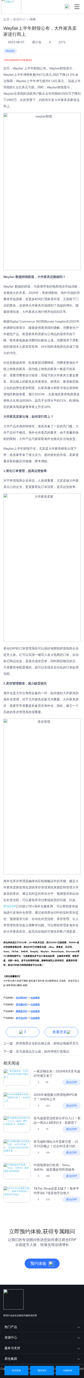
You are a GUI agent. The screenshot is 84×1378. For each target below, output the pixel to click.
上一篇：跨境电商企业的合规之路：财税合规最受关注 (41, 1043)
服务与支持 (12, 1348)
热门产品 (10, 1327)
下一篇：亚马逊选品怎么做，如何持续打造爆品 (36, 1051)
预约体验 (38, 1263)
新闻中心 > (20, 19)
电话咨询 (16, 1370)
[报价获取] (67, 6)
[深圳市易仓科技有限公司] (10, 6)
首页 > (7, 19)
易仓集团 (10, 1358)
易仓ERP (9, 906)
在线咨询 (67, 1370)
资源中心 (10, 1337)
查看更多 (59, 1032)
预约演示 (42, 1370)
